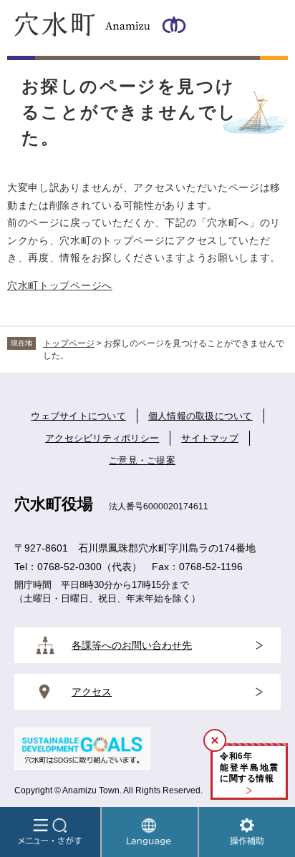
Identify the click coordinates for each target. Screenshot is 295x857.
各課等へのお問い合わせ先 (132, 645)
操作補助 (247, 832)
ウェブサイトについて (78, 416)
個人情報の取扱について (200, 416)
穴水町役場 (53, 504)
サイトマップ (209, 438)
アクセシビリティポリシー (102, 438)
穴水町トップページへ (59, 285)
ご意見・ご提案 (142, 460)
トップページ (69, 343)
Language (150, 832)
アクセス (92, 691)
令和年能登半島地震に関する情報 (249, 767)
